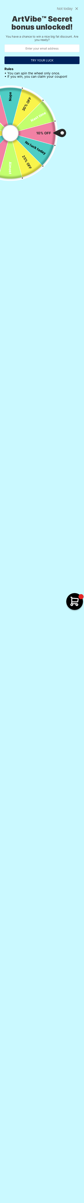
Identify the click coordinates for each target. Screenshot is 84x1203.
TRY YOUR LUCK (42, 60)
